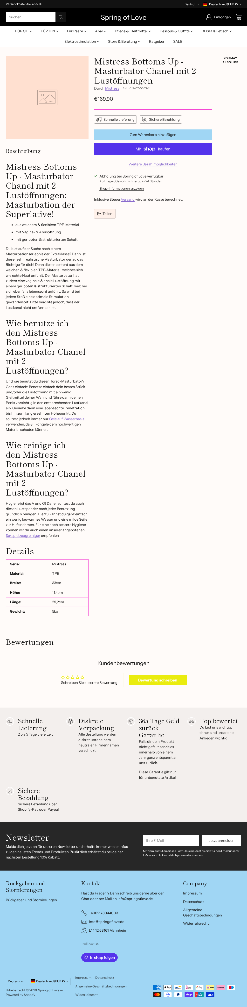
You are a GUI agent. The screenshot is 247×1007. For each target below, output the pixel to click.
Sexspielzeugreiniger (23, 535)
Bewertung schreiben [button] (157, 680)
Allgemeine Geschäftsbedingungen (101, 986)
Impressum (192, 893)
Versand (128, 199)
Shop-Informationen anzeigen (121, 188)
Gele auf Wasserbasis (66, 419)
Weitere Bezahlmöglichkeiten (153, 164)
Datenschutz (193, 902)
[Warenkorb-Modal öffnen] (238, 17)
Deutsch (190, 4)
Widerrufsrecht (196, 923)
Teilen (107, 214)
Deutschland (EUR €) (223, 4)
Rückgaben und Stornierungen (31, 900)
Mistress (112, 88)
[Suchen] (60, 17)
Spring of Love (48, 990)
